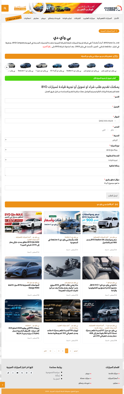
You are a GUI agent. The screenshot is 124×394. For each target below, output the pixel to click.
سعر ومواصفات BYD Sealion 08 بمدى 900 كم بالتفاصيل (101, 241)
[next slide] (7, 67)
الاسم (116, 96)
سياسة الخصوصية (53, 372)
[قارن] (2, 385)
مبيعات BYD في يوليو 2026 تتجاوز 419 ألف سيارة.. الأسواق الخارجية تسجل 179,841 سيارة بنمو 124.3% (23, 330)
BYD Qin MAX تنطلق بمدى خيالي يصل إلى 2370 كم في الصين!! (24, 243)
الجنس (116, 126)
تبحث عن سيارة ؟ (13, 18)
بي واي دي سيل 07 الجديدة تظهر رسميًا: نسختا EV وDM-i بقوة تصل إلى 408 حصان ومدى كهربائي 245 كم (101, 333)
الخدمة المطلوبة (112, 155)
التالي (45, 351)
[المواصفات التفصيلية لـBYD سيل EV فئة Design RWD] (23, 267)
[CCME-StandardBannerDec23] (58, 8)
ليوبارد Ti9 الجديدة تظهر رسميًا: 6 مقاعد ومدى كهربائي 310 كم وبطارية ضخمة (62, 332)
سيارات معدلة (85, 378)
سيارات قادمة (113, 373)
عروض (43, 18)
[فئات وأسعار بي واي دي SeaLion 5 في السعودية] (62, 222)
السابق (76, 351)
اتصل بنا (56, 378)
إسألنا (57, 375)
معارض (36, 18)
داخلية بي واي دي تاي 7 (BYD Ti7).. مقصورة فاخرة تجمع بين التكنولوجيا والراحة (103, 287)
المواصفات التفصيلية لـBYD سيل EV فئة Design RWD (23, 286)
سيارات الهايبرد (89, 18)
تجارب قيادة (67, 18)
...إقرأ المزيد (47, 46)
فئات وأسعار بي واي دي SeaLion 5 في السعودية (63, 241)
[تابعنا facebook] (31, 372)
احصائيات (27, 18)
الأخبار (116, 18)
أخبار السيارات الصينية (108, 30)
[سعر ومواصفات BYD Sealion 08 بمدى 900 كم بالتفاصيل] (100, 222)
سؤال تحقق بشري (111, 179)
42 (50, 351)
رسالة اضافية (114, 165)
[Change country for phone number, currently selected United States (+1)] (116, 120)
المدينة (115, 135)
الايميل (115, 106)
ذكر (112, 130)
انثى (103, 130)
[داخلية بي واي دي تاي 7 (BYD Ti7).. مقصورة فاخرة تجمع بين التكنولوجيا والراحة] (100, 267)
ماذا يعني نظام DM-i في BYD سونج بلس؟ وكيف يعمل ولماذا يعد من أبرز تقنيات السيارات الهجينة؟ (63, 287)
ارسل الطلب (112, 195)
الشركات (77, 18)
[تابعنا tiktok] (8, 372)
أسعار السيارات (113, 378)
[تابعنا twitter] (22, 372)
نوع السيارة (114, 145)
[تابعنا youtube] (17, 372)
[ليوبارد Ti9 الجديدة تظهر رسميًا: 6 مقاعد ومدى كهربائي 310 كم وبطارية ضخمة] (62, 310)
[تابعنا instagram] (26, 372)
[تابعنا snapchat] (13, 372)
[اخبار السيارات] (111, 8)
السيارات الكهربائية (104, 18)
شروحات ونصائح (54, 18)
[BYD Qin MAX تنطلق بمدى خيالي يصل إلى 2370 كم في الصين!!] (23, 222)
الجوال (116, 116)
